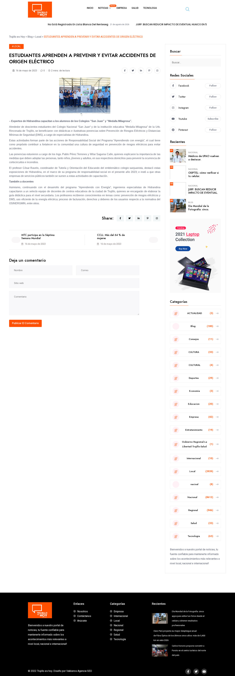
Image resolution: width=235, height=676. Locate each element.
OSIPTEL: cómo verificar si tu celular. (203, 174)
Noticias (106, 7)
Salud (135, 8)
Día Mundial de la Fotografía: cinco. (198, 207)
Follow (213, 85)
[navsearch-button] (186, 9)
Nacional (193, 152)
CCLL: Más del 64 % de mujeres (111, 236)
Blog (190, 202)
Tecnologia (150, 8)
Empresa (122, 8)
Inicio (90, 8)
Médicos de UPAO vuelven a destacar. (203, 157)
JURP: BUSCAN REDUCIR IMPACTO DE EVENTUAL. (203, 191)
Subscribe (213, 119)
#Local (16, 46)
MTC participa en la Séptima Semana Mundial (38, 236)
